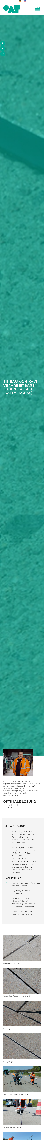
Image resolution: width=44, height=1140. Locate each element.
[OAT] (11, 9)
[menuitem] (20, 1)
